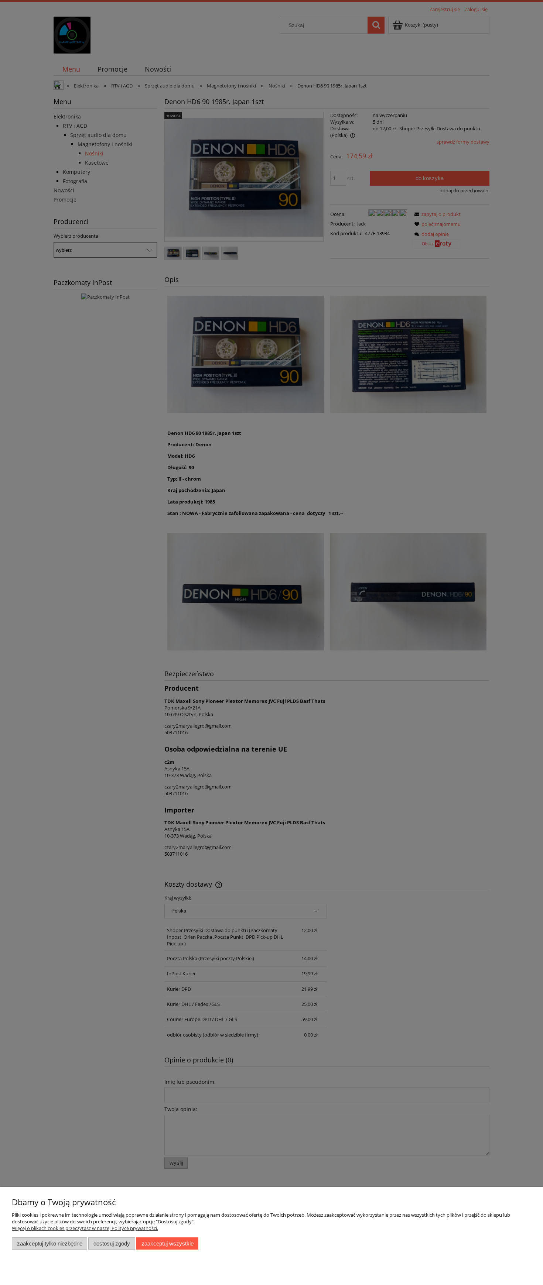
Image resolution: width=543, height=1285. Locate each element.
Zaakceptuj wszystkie (167, 1243)
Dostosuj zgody (111, 1243)
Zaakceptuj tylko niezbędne (49, 1243)
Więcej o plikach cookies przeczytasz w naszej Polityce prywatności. (85, 1228)
